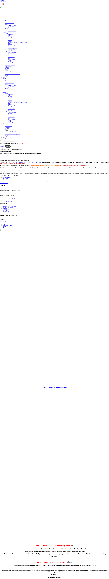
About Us (4, 20)
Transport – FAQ (11, 62)
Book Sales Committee (12, 71)
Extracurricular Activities (10, 38)
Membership (10, 29)
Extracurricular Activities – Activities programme (17, 42)
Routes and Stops (11, 57)
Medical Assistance (11, 49)
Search (1, 140)
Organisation (10, 34)
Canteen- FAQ (10, 37)
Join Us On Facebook (4, 221)
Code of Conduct (11, 46)
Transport (7, 51)
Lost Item (9, 61)
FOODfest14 (2, 146)
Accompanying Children (12, 48)
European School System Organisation (12, 74)
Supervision (10, 44)
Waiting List (10, 41)
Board (6, 24)
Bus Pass (9, 55)
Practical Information (12, 52)
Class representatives (12, 31)
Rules (9, 58)
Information (5, 63)
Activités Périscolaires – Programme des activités (54, 387)
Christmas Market (11, 72)
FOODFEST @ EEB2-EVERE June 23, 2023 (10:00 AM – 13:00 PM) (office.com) (24, 162)
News (4, 77)
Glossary (7, 75)
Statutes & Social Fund (9, 23)
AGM (9, 27)
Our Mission (7, 21)
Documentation (11, 26)
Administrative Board (12, 25)
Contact (4, 78)
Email (1, 217)
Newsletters (7, 67)
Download (8, 146)
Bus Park (9, 60)
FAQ (6, 76)
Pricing (9, 35)
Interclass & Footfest (12, 45)
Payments (9, 43)
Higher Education (8, 66)
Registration (10, 36)
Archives (7, 68)
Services (4, 32)
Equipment (10, 50)
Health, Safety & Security (10, 65)
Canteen (6, 33)
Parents (6, 28)
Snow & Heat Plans (11, 59)
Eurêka (6, 69)
